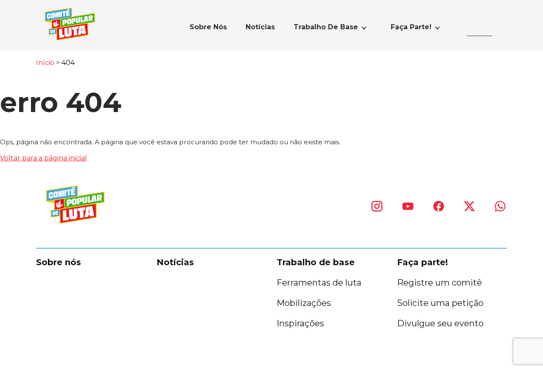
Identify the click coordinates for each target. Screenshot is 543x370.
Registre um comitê (439, 283)
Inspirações (300, 323)
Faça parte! (411, 27)
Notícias (260, 27)
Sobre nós (208, 27)
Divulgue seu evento (440, 323)
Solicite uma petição (440, 303)
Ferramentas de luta (319, 283)
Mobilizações (304, 303)
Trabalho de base (326, 27)
